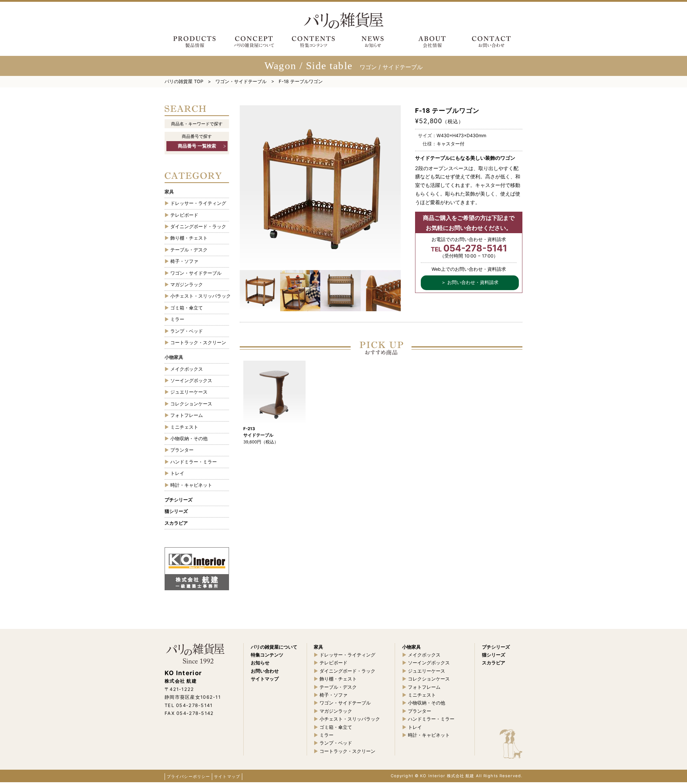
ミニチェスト (184, 427)
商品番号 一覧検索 (197, 146)
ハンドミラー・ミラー (193, 462)
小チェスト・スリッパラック (199, 296)
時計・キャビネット (191, 485)
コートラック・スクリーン (198, 342)
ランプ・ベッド (186, 331)
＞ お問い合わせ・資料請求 (469, 282)
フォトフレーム (186, 415)
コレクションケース (191, 404)
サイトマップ (227, 776)
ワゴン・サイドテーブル (241, 81)
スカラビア (176, 523)
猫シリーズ (176, 511)
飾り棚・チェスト (189, 238)
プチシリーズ (179, 499)
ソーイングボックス (191, 380)
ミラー (177, 319)
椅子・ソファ (184, 261)
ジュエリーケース (189, 392)
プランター (182, 450)
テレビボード (184, 215)
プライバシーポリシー (188, 776)
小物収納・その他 (189, 438)
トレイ (177, 473)
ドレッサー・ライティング (198, 203)
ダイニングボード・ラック (198, 226)
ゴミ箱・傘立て (186, 308)
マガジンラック (186, 284)
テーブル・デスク (189, 249)
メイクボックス (186, 369)
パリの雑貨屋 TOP (184, 81)
